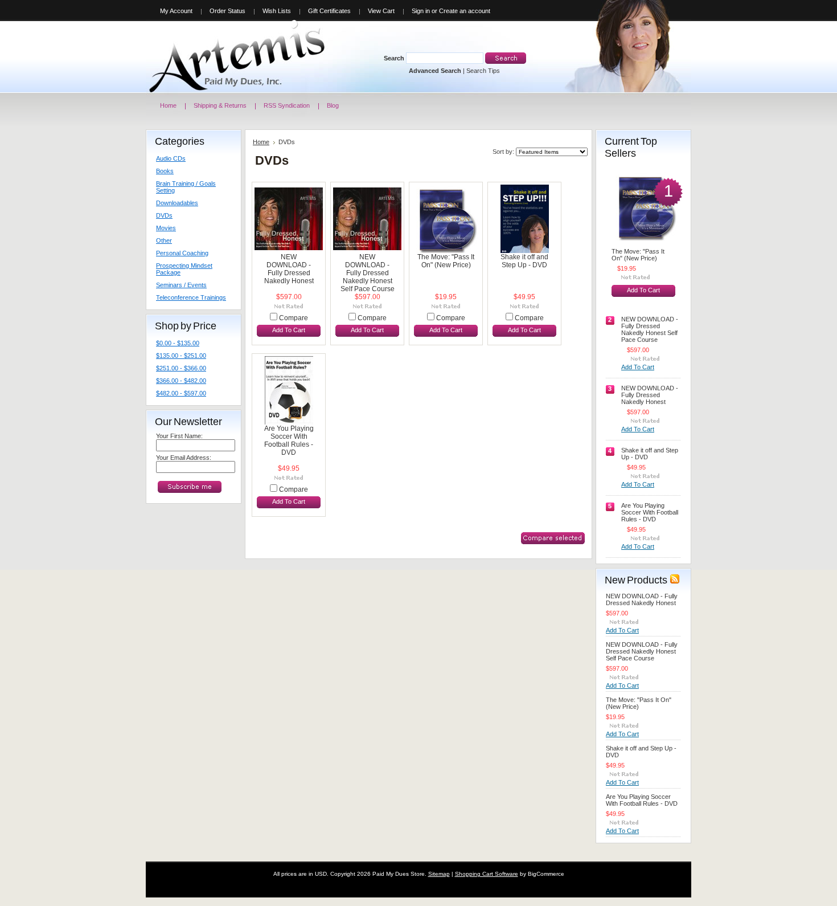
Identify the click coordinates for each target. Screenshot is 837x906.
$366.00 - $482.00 (181, 380)
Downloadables (177, 202)
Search (394, 58)
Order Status (227, 10)
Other (164, 240)
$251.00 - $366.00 (181, 368)
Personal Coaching (182, 253)
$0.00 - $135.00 (177, 343)
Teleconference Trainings (191, 297)
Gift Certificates (329, 10)
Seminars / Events (181, 284)
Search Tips (483, 70)
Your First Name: (179, 435)
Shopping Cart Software (486, 874)
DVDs (164, 215)
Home (261, 141)
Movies (166, 228)
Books (165, 171)
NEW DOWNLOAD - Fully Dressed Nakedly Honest (289, 269)
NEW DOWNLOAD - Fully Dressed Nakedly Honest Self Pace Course (367, 273)
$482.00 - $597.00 (181, 393)
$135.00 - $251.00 (181, 355)
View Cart (381, 10)
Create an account (464, 10)
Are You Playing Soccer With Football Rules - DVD (289, 440)
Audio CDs (171, 158)
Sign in (421, 10)
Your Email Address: (183, 457)
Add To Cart (288, 330)
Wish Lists (276, 10)
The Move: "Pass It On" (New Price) (445, 261)
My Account (176, 10)
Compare (293, 318)
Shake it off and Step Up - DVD (524, 261)
